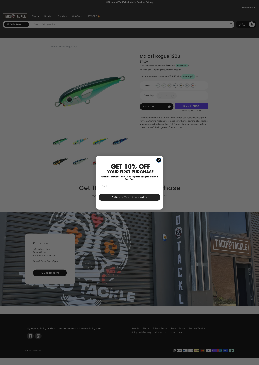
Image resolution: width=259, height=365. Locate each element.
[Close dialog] (158, 160)
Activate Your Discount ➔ (129, 197)
